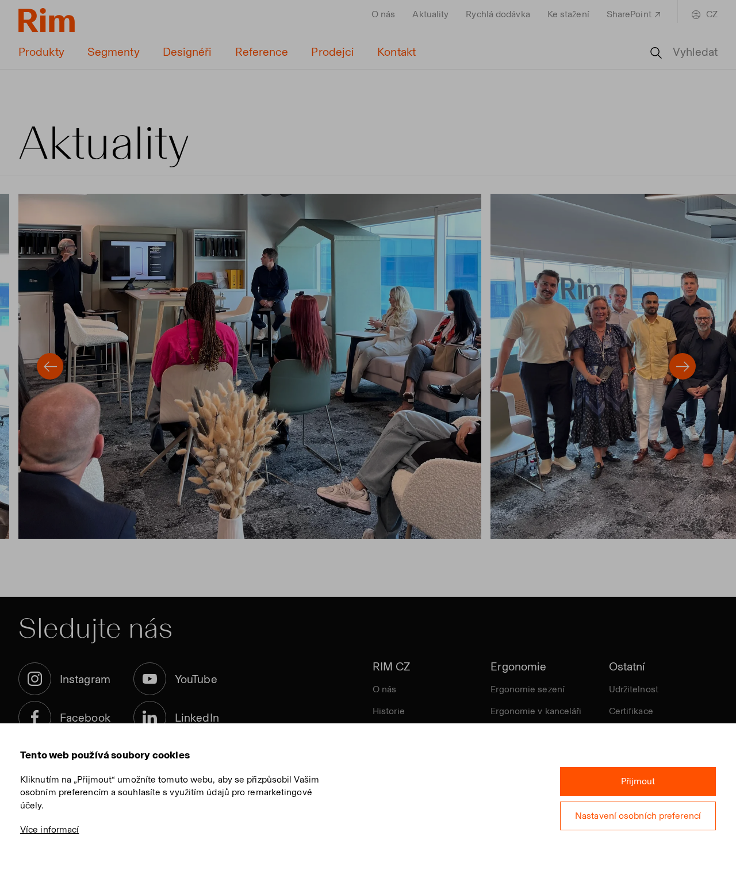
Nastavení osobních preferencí (638, 815)
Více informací (49, 829)
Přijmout (638, 781)
